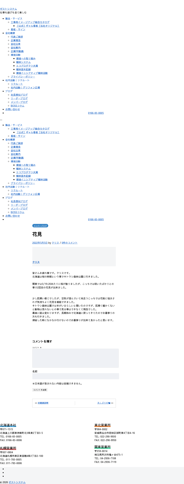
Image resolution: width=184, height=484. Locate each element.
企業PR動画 (17, 51)
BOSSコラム (17, 105)
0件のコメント (70, 242)
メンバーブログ (19, 102)
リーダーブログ (19, 98)
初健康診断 (43, 402)
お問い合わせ (12, 109)
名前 (34, 371)
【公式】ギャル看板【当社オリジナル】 (38, 25)
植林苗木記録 (23, 69)
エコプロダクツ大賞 (27, 65)
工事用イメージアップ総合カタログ (30, 22)
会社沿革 (15, 44)
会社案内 (15, 47)
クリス (55, 242)
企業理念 (15, 40)
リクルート (17, 84)
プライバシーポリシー (23, 76)
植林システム (23, 62)
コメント (37, 347)
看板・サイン (18, 29)
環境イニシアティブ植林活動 (32, 73)
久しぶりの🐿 (103, 402)
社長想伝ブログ (19, 94)
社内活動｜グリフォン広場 (25, 87)
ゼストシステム (8, 8)
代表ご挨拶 (17, 36)
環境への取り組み (26, 58)
